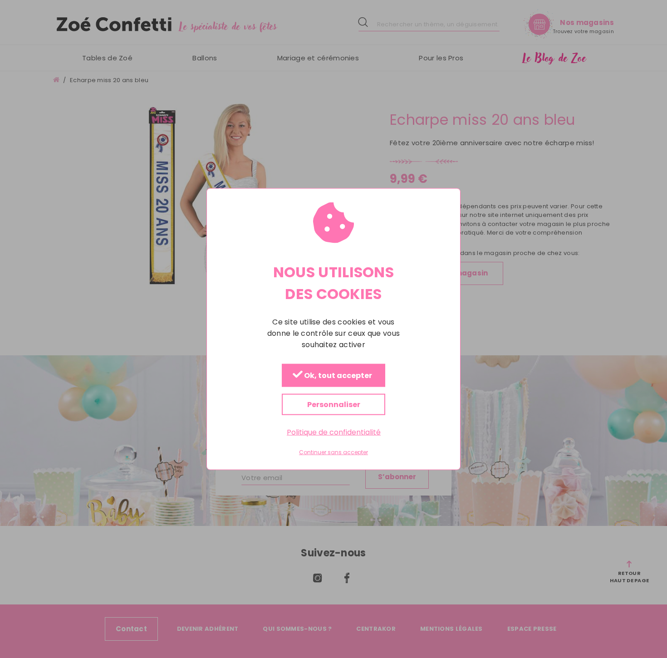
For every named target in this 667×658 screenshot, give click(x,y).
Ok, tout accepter (337, 375)
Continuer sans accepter (333, 452)
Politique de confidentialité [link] (334, 432)
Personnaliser (333, 404)
